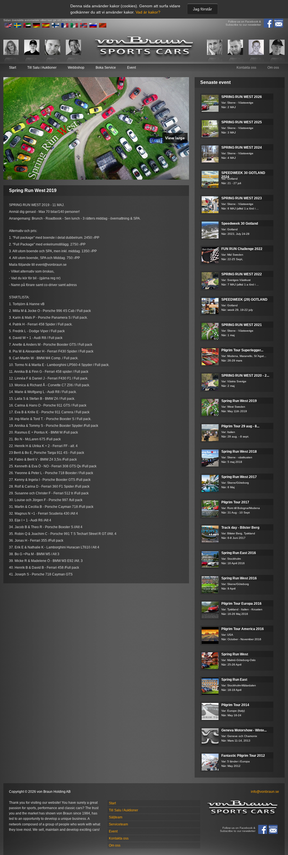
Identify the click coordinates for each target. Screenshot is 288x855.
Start (12, 68)
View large (175, 138)
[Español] (46, 26)
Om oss (273, 68)
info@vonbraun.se (265, 792)
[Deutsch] (36, 26)
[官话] (102, 26)
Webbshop (76, 68)
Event (131, 68)
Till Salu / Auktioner (42, 68)
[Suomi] (55, 26)
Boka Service (106, 68)
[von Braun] (144, 47)
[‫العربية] (27, 26)
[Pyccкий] (93, 26)
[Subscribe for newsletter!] (278, 23)
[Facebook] (268, 23)
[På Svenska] (17, 26)
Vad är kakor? (148, 12)
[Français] (65, 26)
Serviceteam (118, 824)
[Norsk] (83, 26)
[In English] (8, 26)
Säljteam (115, 817)
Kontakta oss (246, 68)
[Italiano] (74, 26)
